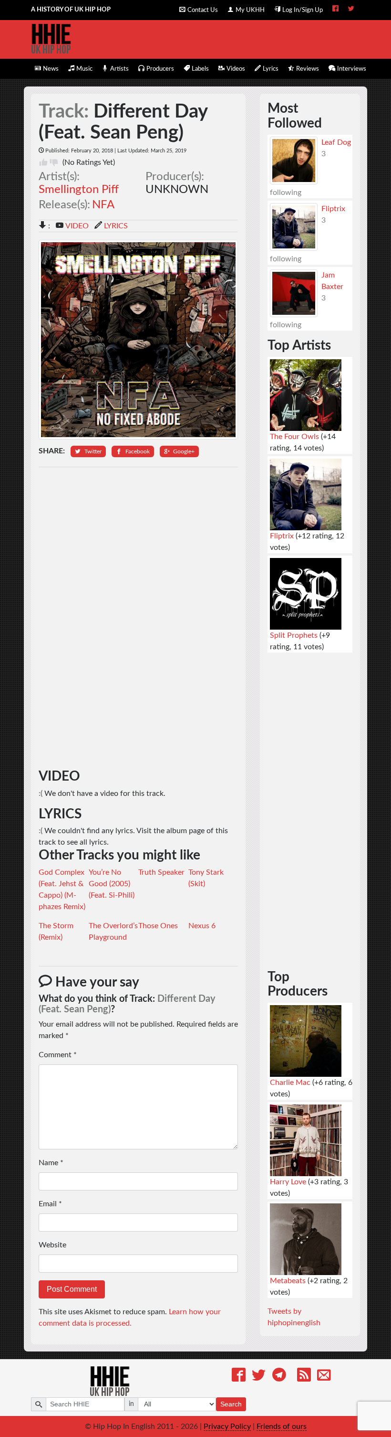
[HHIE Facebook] (335, 9)
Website (52, 1245)
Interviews (351, 69)
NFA (103, 205)
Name (51, 1163)
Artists (119, 69)
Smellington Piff (79, 189)
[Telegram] (279, 1376)
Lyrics (270, 69)
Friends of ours (282, 1426)
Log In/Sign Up (302, 10)
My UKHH (250, 10)
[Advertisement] (138, 618)
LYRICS (116, 226)
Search (231, 1404)
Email (50, 1204)
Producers (160, 69)
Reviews (307, 69)
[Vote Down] (54, 162)
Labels (200, 69)
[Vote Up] (43, 162)
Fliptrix (333, 209)
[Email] (324, 1376)
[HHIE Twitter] (351, 9)
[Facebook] (239, 1376)
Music (84, 69)
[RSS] (304, 1376)
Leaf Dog (336, 142)
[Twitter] (259, 1376)
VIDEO (77, 226)
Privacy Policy (227, 1426)
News (51, 69)
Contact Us (202, 10)
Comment (58, 1055)
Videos (235, 69)
